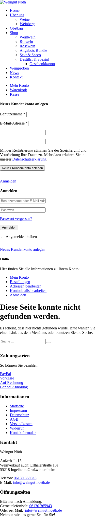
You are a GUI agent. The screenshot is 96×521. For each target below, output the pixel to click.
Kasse (14, 94)
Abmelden (18, 295)
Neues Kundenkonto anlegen (22, 249)
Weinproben (19, 68)
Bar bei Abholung (14, 387)
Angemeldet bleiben (21, 236)
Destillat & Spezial (34, 59)
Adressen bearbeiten (25, 286)
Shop (14, 33)
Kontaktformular (23, 433)
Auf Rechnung (11, 382)
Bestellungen (20, 282)
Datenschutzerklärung (29, 159)
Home (14, 10)
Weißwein (27, 37)
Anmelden (8, 181)
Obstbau (16, 28)
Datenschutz (19, 415)
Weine (25, 19)
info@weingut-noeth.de (31, 482)
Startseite (17, 406)
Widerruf (17, 428)
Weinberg (27, 24)
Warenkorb (18, 90)
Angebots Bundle (33, 50)
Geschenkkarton (42, 64)
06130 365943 (25, 478)
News (14, 73)
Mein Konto (19, 85)
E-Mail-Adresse (14, 123)
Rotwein (26, 41)
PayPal (5, 374)
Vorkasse (7, 378)
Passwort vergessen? (16, 218)
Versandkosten (21, 424)
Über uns (17, 15)
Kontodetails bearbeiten (28, 290)
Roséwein (27, 46)
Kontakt (16, 77)
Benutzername (12, 114)
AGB (14, 419)
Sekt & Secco (30, 55)
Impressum (18, 410)
